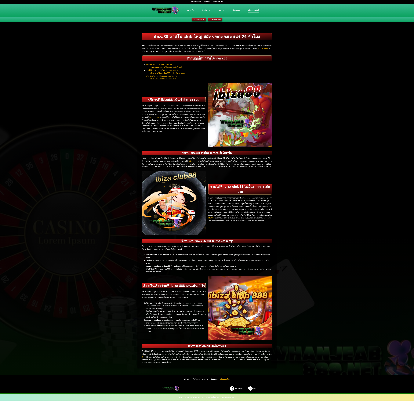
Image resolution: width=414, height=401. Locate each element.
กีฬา (143, 357)
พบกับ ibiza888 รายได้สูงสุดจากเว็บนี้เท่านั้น (166, 67)
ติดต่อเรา (236, 10)
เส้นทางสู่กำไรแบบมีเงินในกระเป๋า (163, 79)
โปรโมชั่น (206, 10)
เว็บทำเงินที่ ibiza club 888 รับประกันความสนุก (167, 73)
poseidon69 (218, 2)
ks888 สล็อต (155, 117)
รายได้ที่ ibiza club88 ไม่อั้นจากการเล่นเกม (162, 70)
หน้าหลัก (190, 10)
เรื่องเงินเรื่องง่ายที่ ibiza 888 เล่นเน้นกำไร (161, 76)
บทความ (221, 10)
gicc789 (207, 2)
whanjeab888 (263, 48)
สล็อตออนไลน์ (253, 10)
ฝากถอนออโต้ (199, 19)
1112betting (196, 2)
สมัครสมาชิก (216, 19)
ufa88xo (211, 218)
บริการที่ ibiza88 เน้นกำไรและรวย (159, 65)
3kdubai (192, 161)
